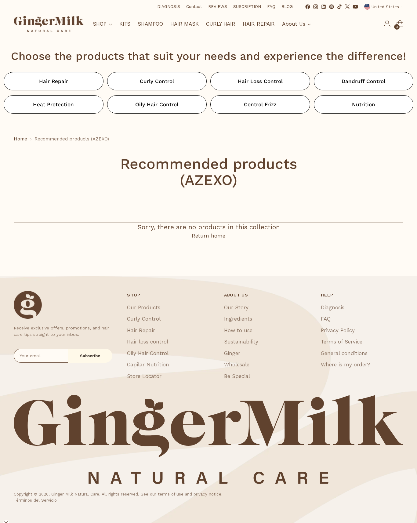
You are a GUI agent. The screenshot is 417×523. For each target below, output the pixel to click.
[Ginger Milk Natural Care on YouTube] (355, 6)
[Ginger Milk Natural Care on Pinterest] (331, 6)
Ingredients (238, 319)
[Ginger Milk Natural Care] (49, 24)
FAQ (326, 319)
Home (20, 139)
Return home (208, 236)
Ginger (232, 353)
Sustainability (241, 342)
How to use (238, 330)
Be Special (237, 376)
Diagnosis (332, 307)
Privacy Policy (338, 330)
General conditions (344, 353)
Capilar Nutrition (148, 364)
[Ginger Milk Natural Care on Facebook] (307, 6)
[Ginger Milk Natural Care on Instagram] (315, 6)
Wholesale (236, 364)
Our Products (143, 307)
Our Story (236, 307)
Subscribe (90, 356)
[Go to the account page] (387, 24)
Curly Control (144, 319)
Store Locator (144, 376)
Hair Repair (141, 330)
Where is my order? (345, 364)
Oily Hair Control (148, 353)
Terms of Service (341, 342)
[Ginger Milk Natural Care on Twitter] (347, 6)
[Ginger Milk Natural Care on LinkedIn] (323, 6)
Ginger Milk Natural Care (75, 494)
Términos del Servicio (35, 500)
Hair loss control (147, 342)
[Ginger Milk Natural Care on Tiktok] (339, 6)
